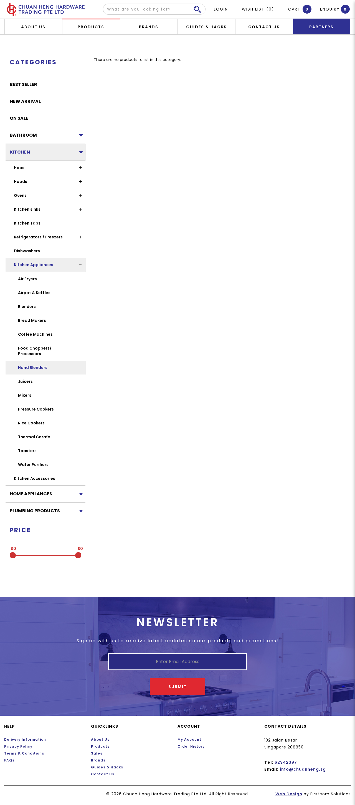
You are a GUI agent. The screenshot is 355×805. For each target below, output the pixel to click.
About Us (100, 739)
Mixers (24, 395)
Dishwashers (27, 251)
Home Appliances (31, 494)
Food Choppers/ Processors (35, 350)
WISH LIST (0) (258, 9)
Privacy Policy (18, 746)
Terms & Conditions (24, 753)
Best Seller (23, 84)
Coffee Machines (35, 334)
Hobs (19, 167)
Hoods (20, 181)
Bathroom (23, 135)
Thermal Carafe (34, 437)
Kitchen (20, 152)
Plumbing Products (35, 511)
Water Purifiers (33, 464)
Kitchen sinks (27, 209)
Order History (191, 746)
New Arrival (25, 101)
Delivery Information (25, 739)
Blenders (27, 306)
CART (295, 9)
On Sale (19, 118)
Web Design (288, 794)
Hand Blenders (32, 367)
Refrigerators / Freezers (38, 237)
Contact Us (102, 774)
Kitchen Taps (27, 223)
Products (100, 746)
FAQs (9, 760)
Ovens (20, 195)
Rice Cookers (31, 423)
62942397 (286, 762)
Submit (177, 686)
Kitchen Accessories (34, 478)
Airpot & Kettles (34, 292)
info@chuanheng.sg (303, 769)
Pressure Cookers (36, 409)
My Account (189, 739)
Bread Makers (32, 320)
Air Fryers (27, 279)
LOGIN (221, 9)
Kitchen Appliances (33, 265)
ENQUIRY (330, 9)
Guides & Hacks (107, 767)
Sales (96, 753)
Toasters (27, 451)
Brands (98, 760)
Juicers (25, 381)
